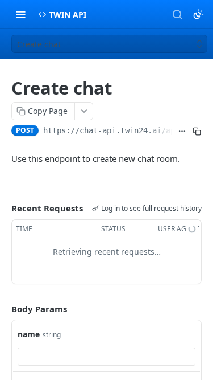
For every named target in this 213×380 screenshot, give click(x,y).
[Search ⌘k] (177, 14)
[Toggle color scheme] (198, 14)
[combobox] (106, 357)
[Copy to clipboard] (196, 131)
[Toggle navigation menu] (20, 14)
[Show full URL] (182, 131)
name (29, 334)
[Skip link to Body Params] (3, 308)
